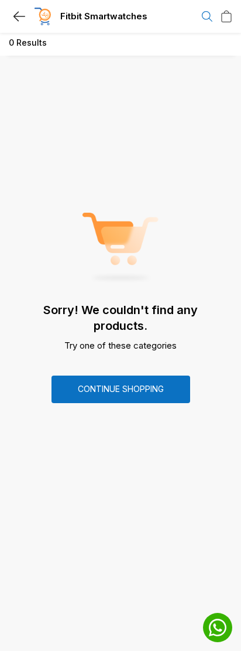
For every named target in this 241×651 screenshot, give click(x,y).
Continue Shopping (121, 389)
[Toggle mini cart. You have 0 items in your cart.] (226, 16)
